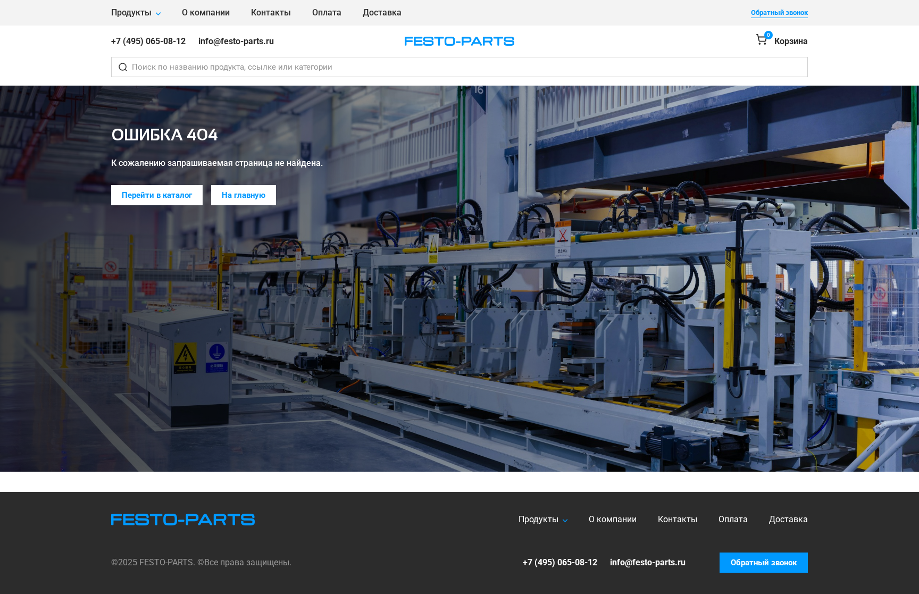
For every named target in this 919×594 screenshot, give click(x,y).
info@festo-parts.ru (236, 41)
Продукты (131, 12)
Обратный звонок (779, 12)
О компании (206, 12)
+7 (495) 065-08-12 (148, 41)
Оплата (326, 12)
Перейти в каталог (157, 195)
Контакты (271, 12)
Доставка (382, 12)
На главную (243, 195)
